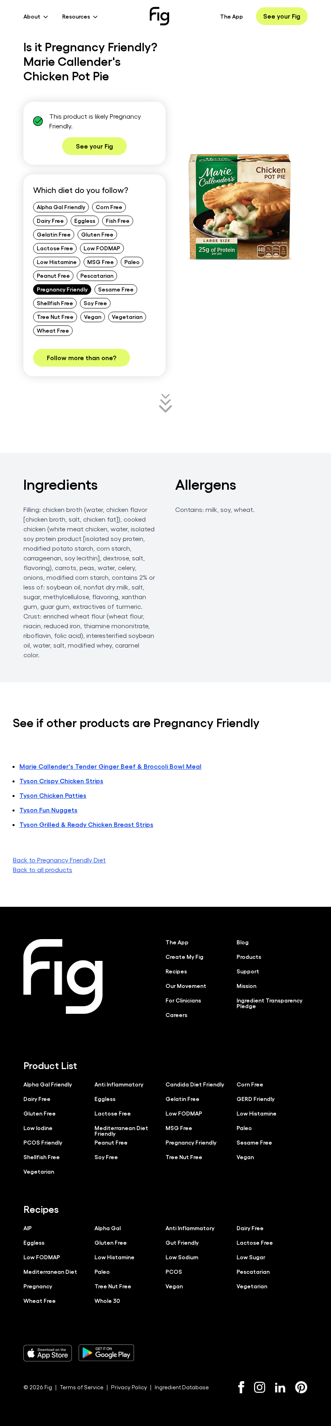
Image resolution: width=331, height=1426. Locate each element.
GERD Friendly (255, 1098)
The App (231, 16)
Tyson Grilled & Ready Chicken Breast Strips (86, 824)
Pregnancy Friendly (62, 289)
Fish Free (118, 220)
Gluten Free (97, 234)
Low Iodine (37, 1127)
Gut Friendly (182, 1242)
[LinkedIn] (280, 1387)
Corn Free (109, 206)
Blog (243, 942)
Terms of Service (81, 1387)
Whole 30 (107, 1300)
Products (249, 956)
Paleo (132, 261)
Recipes (176, 971)
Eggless (84, 220)
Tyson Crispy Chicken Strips (61, 780)
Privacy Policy (129, 1387)
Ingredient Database (182, 1387)
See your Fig (281, 16)
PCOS (174, 1271)
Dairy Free (50, 220)
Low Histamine (57, 261)
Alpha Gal (107, 1228)
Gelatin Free (54, 234)
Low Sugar (251, 1257)
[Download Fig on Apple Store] (47, 1352)
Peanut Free (53, 275)
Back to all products (42, 869)
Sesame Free (116, 289)
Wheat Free (53, 330)
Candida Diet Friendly (195, 1084)
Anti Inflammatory (118, 1084)
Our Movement (186, 985)
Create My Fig (184, 956)
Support (248, 971)
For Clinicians (183, 1000)
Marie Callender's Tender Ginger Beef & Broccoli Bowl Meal (110, 766)
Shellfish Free (55, 303)
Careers (176, 1014)
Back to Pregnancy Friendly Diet (59, 860)
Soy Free (95, 303)
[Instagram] (259, 1387)
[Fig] (159, 16)
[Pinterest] (301, 1387)
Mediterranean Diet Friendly (121, 1130)
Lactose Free (55, 248)
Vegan (92, 316)
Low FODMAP (102, 248)
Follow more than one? (81, 357)
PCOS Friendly (42, 1142)
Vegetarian (127, 316)
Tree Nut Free (55, 316)
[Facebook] (241, 1387)
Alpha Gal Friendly (61, 206)
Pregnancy (37, 1286)
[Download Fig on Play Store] (106, 1352)
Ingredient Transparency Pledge (269, 1003)
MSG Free (100, 261)
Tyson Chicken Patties (52, 795)
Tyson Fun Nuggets (48, 810)
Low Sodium (182, 1257)
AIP (27, 1228)
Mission (246, 985)
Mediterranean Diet (50, 1271)
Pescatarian (96, 275)
